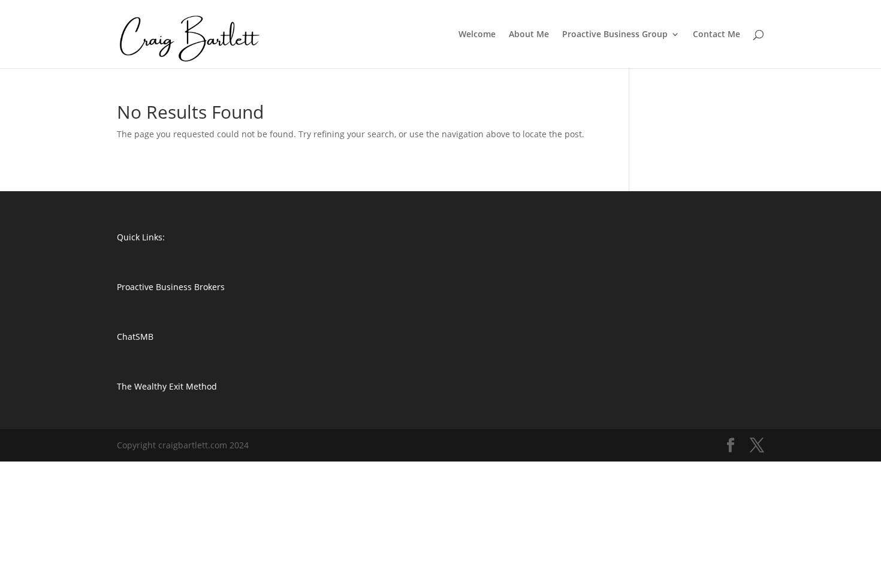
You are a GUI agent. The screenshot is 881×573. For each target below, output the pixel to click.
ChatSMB (135, 336)
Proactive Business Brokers (171, 286)
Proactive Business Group (615, 35)
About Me (529, 35)
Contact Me (716, 35)
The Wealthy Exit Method (167, 386)
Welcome (477, 35)
